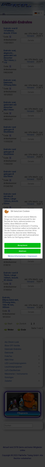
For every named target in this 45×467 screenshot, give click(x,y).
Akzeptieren (22, 245)
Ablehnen (22, 251)
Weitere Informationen (17, 256)
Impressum (32, 256)
